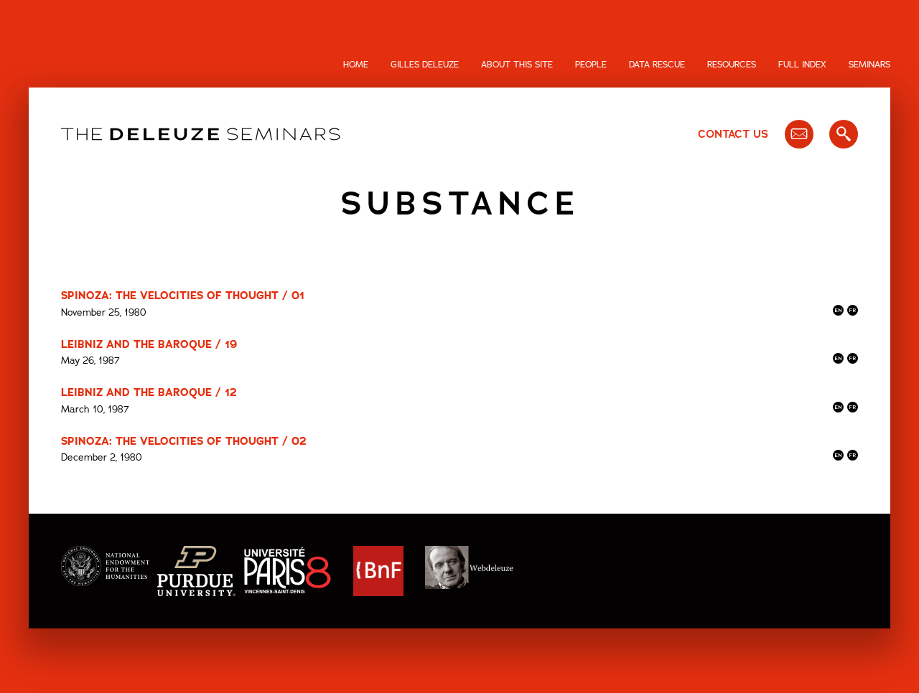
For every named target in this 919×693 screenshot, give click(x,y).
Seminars (869, 64)
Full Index (802, 64)
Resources (731, 64)
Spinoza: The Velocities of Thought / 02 (184, 441)
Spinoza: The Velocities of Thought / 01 (182, 295)
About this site (517, 64)
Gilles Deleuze (425, 64)
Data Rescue (657, 64)
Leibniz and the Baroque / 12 (149, 392)
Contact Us (733, 134)
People (591, 64)
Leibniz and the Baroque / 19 (149, 344)
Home (355, 64)
